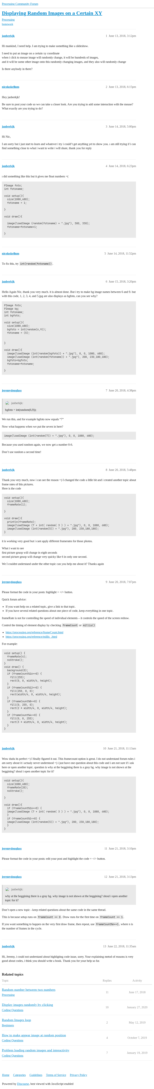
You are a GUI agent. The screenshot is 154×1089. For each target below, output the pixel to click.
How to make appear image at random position (34, 1035)
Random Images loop (16, 1020)
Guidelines (35, 1075)
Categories (19, 1075)
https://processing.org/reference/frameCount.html (34, 632)
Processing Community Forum (20, 3)
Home (5, 1075)
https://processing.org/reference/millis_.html (31, 636)
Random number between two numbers (28, 990)
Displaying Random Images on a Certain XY (52, 13)
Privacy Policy (78, 1075)
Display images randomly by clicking (27, 1005)
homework (7, 24)
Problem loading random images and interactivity (35, 1050)
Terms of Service (56, 1075)
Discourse (23, 1083)
